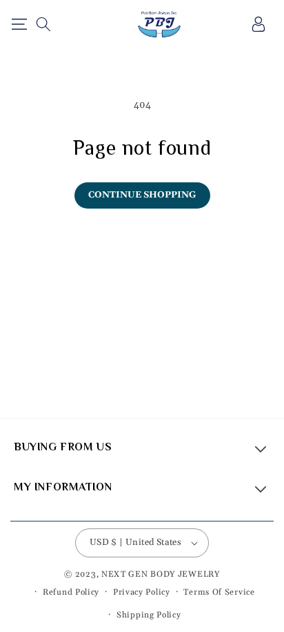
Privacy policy (141, 592)
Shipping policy (148, 615)
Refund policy (71, 592)
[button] (19, 24)
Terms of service (218, 592)
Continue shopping (142, 194)
